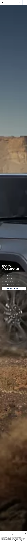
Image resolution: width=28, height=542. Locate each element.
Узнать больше (18, 540)
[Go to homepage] (3, 2)
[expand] (24, 2)
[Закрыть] (25, 533)
